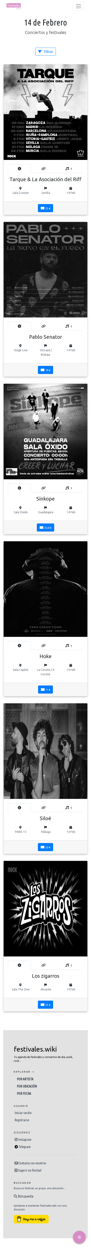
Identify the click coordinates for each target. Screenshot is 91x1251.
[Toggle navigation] (78, 6)
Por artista (25, 1079)
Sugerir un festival (29, 1170)
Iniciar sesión (23, 1113)
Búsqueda (25, 1196)
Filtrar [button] (48, 52)
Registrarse (22, 1120)
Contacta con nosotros (32, 1163)
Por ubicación (27, 1086)
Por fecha (24, 1093)
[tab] (19, 168)
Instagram (24, 1139)
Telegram (25, 1147)
